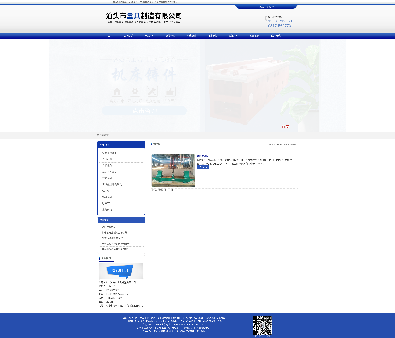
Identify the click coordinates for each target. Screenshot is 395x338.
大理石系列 (108, 159)
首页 (107, 35)
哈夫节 (106, 203)
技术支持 (213, 35)
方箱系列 (107, 178)
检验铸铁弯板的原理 (112, 238)
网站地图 (270, 7)
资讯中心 (234, 35)
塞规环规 (107, 209)
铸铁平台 (171, 35)
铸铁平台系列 (109, 153)
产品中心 (150, 35)
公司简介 (129, 35)
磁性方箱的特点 (110, 227)
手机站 (260, 7)
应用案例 (255, 35)
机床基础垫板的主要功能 (114, 232)
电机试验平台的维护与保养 (116, 243)
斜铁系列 (107, 197)
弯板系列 (107, 165)
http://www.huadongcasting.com (188, 324)
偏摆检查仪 (202, 156)
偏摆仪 (293, 145)
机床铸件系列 (109, 172)
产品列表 (285, 145)
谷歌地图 (220, 317)
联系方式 (276, 35)
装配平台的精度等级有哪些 (116, 249)
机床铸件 (192, 35)
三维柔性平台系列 (112, 184)
